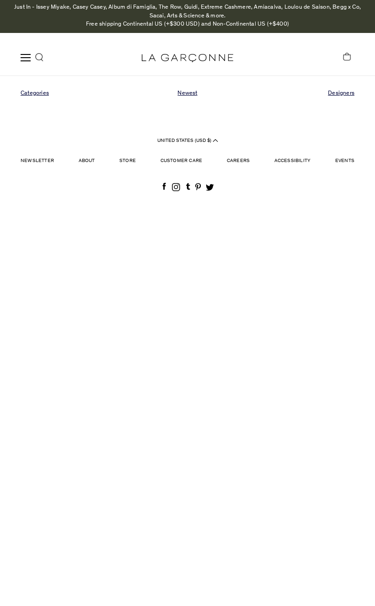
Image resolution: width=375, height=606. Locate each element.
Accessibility (292, 160)
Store (127, 160)
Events (344, 160)
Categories (35, 94)
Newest (187, 94)
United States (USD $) (185, 140)
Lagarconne (187, 58)
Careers (238, 160)
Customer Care (182, 160)
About (87, 160)
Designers (341, 94)
